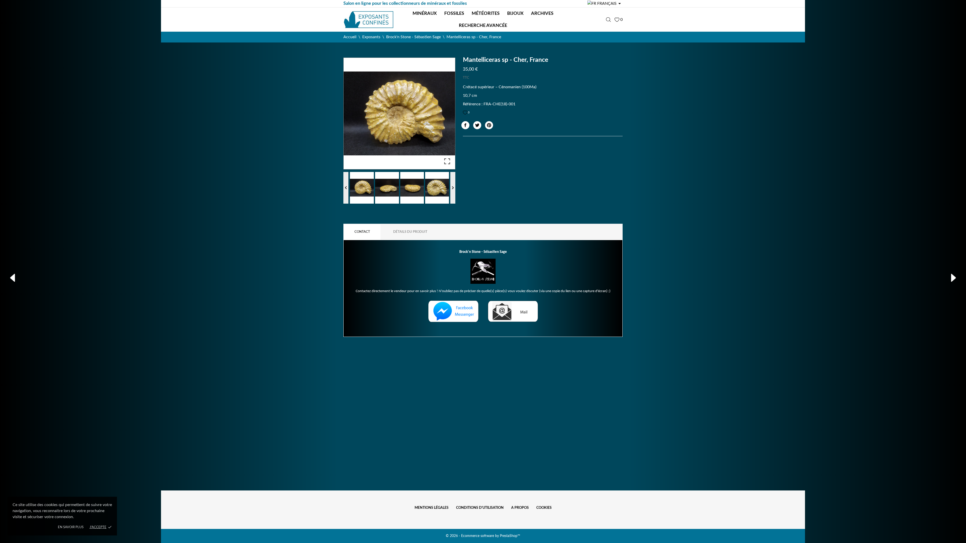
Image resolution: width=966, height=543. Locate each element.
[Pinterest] (489, 125)
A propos (520, 508)
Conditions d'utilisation (480, 508)
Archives (542, 13)
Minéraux (425, 13)
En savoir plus (71, 527)
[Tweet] (477, 125)
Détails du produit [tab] (410, 232)
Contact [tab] (362, 232)
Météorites (486, 13)
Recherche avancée (483, 25)
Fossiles (454, 13)
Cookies (544, 508)
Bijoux (515, 13)
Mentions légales (432, 508)
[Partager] (465, 125)
